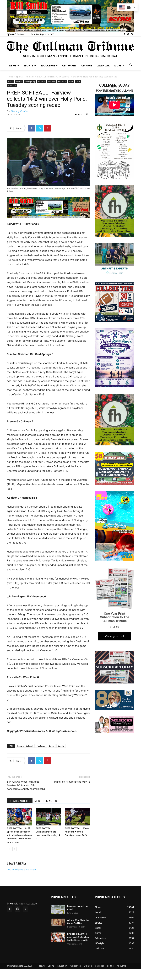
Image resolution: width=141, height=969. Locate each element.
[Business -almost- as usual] (58, 909)
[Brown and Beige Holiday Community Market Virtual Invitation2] (114, 150)
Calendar (99, 965)
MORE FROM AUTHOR (46, 801)
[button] (130, 65)
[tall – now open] (114, 526)
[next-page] (14, 849)
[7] (48, 207)
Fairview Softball (25, 746)
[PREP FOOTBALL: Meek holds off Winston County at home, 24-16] (77, 816)
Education (62, 965)
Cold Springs (30, 81)
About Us (121, 965)
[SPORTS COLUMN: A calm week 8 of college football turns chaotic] (58, 937)
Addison (30, 76)
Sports (19, 76)
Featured (41, 746)
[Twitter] (132, 34)
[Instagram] (128, 34)
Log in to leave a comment (22, 869)
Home (10, 76)
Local (78, 81)
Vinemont (12, 85)
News (71, 81)
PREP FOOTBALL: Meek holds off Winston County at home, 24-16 (77, 831)
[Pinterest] (47, 128)
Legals (110, 965)
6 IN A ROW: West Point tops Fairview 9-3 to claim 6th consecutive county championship (26, 785)
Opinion (88, 965)
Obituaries (75, 965)
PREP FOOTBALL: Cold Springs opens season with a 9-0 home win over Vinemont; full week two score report (19, 835)
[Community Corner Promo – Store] (114, 468)
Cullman (41, 81)
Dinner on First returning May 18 (72, 781)
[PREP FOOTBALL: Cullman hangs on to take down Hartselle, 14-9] (48, 816)
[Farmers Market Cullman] (114, 210)
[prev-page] (9, 849)
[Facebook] (124, 34)
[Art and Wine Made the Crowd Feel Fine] (58, 922)
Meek (68, 824)
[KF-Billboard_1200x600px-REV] (114, 699)
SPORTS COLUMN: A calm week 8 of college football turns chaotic (78, 937)
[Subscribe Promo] (114, 666)
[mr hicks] (114, 724)
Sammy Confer (19, 111)
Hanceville (62, 81)
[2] (70, 15)
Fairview (51, 81)
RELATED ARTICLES (19, 801)
